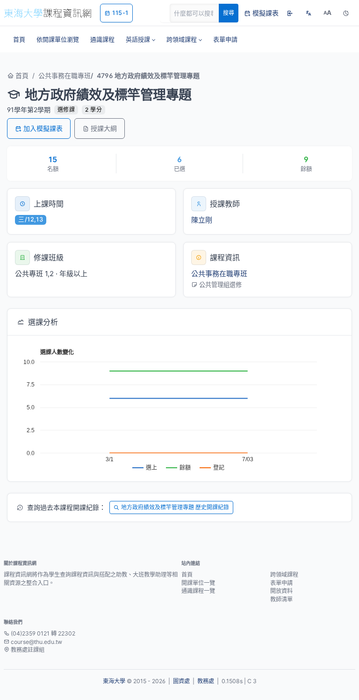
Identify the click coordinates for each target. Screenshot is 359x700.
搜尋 (228, 12)
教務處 (205, 681)
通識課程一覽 (198, 590)
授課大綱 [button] (104, 128)
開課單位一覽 (198, 582)
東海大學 (114, 681)
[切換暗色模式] (346, 13)
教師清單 (281, 599)
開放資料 (281, 590)
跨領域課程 (284, 574)
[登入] (289, 13)
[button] (140, 39)
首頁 (21, 75)
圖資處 (181, 681)
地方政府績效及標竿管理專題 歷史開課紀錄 (175, 507)
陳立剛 (201, 219)
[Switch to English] (308, 13)
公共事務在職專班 (64, 75)
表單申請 (281, 582)
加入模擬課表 (43, 128)
